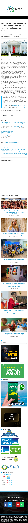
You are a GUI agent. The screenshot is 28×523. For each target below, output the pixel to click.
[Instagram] (14, 504)
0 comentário (16, 36)
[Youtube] (18, 504)
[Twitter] (10, 504)
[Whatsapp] (22, 504)
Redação (5, 34)
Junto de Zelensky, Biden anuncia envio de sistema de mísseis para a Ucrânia (6, 124)
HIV (13, 142)
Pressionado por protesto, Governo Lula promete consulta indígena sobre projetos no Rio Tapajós (14, 212)
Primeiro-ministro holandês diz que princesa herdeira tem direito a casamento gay (14, 234)
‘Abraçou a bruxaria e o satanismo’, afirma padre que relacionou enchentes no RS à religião (14, 312)
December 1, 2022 (22, 107)
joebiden (16, 142)
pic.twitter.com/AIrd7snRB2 (18, 105)
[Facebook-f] (6, 504)
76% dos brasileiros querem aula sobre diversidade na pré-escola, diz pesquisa (14, 334)
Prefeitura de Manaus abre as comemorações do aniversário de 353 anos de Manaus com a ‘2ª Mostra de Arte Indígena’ (14, 285)
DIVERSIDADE (6, 36)
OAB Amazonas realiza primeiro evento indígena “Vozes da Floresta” (14, 260)
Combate (11, 142)
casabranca (6, 142)
